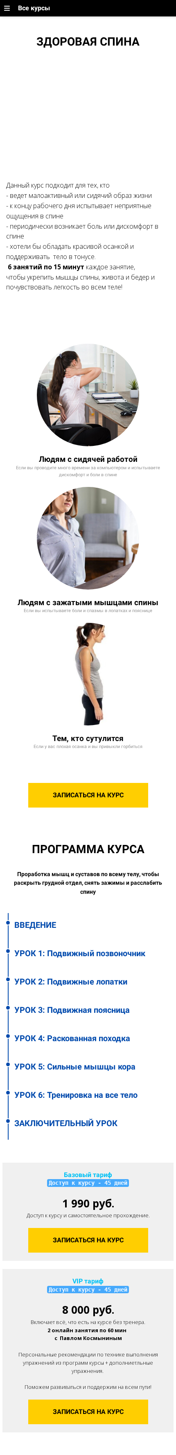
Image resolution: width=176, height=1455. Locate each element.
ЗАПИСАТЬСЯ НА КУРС (88, 795)
